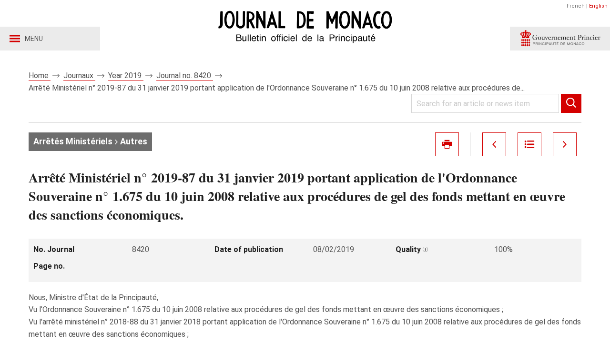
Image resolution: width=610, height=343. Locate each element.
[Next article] (565, 144)
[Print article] (447, 144)
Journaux (79, 75)
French (576, 6)
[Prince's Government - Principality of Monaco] (560, 38)
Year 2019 (125, 75)
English (598, 6)
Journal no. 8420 (184, 75)
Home (40, 75)
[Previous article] (494, 144)
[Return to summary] (529, 144)
